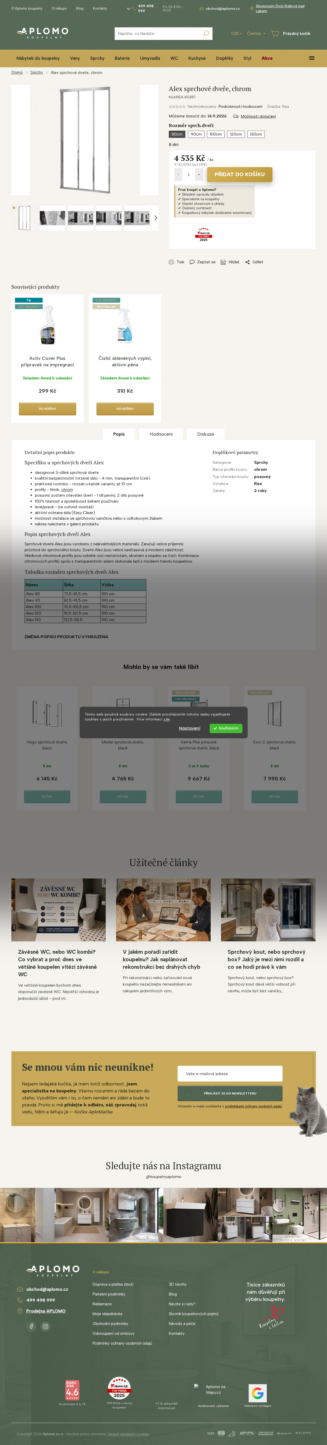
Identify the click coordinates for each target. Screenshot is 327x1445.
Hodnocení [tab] (161, 434)
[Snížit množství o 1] (178, 174)
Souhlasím (228, 728)
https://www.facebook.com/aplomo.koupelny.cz (31, 1325)
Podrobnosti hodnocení (240, 106)
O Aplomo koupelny (26, 8)
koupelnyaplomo (45, 1325)
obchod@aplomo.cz (47, 1289)
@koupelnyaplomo (163, 1176)
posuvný (262, 476)
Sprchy (261, 462)
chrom (67, 489)
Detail (47, 796)
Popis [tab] (119, 434)
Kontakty (100, 8)
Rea (258, 483)
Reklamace (102, 1304)
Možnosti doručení (258, 116)
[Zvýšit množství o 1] (199, 174)
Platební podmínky (109, 1294)
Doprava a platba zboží (113, 1284)
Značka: (278, 106)
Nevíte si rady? (182, 1304)
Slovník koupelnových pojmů (193, 1314)
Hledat (206, 33)
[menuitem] (38, 58)
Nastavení (189, 728)
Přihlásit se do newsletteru (230, 1093)
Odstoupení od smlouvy (114, 1333)
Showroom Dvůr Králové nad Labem (280, 8)
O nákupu (59, 8)
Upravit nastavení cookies (128, 1434)
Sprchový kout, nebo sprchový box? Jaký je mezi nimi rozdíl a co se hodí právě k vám (266, 959)
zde (167, 719)
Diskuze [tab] (205, 434)
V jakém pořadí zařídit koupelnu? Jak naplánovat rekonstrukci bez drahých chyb (161, 959)
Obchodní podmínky (110, 1323)
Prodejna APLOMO (46, 1311)
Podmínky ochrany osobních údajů (122, 1343)
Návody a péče (182, 1323)
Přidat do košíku (240, 174)
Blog (79, 8)
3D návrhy (178, 1284)
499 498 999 (40, 1300)
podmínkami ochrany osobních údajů (253, 1106)
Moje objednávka (107, 1314)
